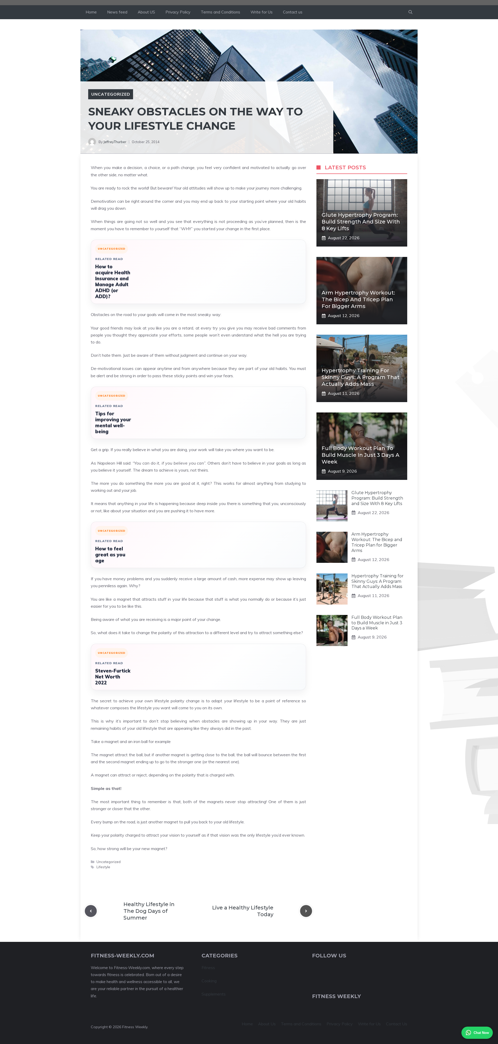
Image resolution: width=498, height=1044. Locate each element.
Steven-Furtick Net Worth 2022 (112, 677)
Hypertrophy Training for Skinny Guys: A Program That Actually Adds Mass (360, 377)
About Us (267, 1023)
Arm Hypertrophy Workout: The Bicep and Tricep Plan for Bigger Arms (358, 299)
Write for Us (262, 12)
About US (146, 12)
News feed (117, 12)
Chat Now (481, 1033)
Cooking (209, 980)
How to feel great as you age (110, 555)
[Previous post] (91, 911)
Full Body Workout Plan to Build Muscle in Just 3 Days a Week (360, 455)
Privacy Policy (177, 12)
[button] (410, 12)
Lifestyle (103, 867)
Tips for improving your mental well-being (113, 423)
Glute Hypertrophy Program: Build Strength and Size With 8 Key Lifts (361, 222)
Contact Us (396, 1023)
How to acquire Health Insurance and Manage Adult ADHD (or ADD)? (112, 281)
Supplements (214, 994)
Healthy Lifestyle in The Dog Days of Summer (149, 911)
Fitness (208, 967)
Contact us (292, 12)
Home (91, 12)
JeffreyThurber (114, 142)
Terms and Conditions (220, 12)
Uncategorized (110, 94)
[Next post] (306, 911)
